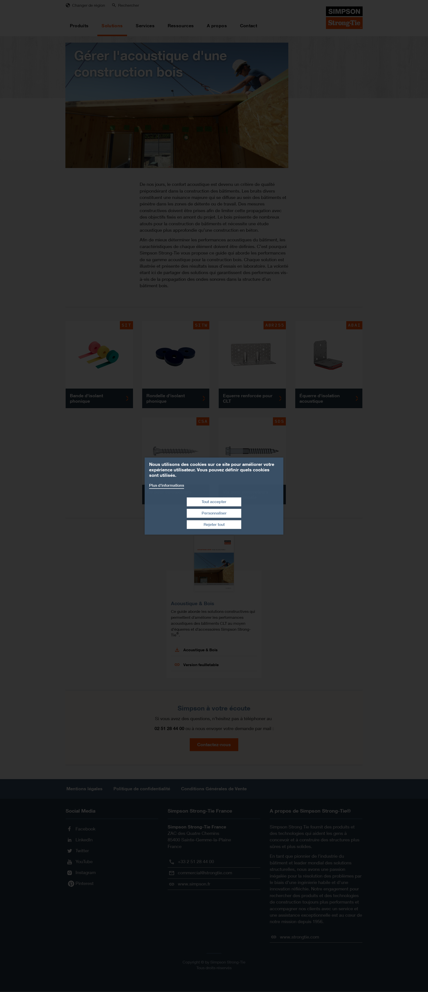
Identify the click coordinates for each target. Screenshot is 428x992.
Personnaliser (214, 513)
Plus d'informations (166, 485)
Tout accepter (214, 501)
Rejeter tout (214, 524)
